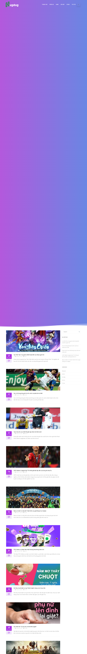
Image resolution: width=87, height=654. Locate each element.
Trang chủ (44, 4)
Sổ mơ (68, 4)
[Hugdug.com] (12, 8)
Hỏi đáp (62, 4)
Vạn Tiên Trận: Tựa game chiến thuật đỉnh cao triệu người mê (29, 354)
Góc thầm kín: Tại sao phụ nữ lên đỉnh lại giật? (25, 626)
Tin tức (74, 4)
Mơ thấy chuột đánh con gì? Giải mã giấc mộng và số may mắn (29, 588)
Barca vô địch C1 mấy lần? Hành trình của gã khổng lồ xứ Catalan (30, 511)
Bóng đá (52, 4)
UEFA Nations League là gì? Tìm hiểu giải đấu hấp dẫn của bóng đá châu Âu (33, 470)
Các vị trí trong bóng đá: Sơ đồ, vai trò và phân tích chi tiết (28, 393)
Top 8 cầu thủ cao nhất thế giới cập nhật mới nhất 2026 (27, 432)
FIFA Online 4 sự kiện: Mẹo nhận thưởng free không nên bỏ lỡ (29, 549)
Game (57, 4)
